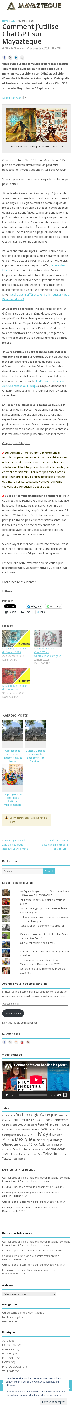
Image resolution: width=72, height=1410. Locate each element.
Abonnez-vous (13, 1013)
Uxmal (63, 1154)
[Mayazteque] (10, 1042)
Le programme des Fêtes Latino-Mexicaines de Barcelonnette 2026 (13, 803)
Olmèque (10, 1144)
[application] (36, 1080)
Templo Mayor (21, 1149)
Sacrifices (7, 1149)
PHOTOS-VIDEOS (12, 1366)
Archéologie (27, 1114)
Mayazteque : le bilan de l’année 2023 (14, 687)
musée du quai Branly (47, 1140)
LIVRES (6, 1362)
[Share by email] (22, 57)
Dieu (20, 1124)
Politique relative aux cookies (45, 1395)
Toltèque (13, 1154)
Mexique (23, 1139)
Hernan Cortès (30, 1129)
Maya (44, 1134)
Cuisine (5, 1124)
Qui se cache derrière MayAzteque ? (23, 1312)
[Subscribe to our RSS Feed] (16, 1042)
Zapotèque (19, 1158)
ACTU (58, 48)
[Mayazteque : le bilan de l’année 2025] (16, 638)
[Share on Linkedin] (16, 57)
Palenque (23, 1144)
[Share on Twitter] (10, 57)
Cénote (13, 1125)
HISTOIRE (7, 1349)
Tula (40, 1154)
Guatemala (11, 1129)
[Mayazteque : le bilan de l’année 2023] (16, 676)
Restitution (56, 1144)
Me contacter (9, 1321)
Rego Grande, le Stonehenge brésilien (42, 925)
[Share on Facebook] (4, 57)
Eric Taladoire (30, 1125)
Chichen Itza (21, 1119)
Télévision (51, 1153)
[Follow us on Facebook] (4, 1042)
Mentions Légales (12, 1317)
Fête (41, 1124)
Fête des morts (56, 1124)
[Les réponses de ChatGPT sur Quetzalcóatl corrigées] (48, 638)
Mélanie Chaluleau (14, 48)
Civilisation (37, 1120)
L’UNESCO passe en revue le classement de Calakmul (35, 756)
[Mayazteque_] (28, 1042)
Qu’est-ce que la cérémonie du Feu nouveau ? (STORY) (34, 1201)
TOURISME (8, 1371)
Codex (48, 1120)
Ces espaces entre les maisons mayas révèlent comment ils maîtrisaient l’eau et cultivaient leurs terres (36, 1179)
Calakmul (62, 1115)
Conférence (60, 1120)
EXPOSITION (9, 1345)
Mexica (57, 1135)
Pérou (33, 1144)
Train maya (32, 1153)
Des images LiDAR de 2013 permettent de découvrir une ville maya (15, 844)
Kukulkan (52, 1129)
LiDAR (20, 1135)
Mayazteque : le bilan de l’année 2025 (14, 650)
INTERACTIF (8, 1358)
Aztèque (48, 1114)
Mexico (8, 1139)
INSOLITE (7, 1353)
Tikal (5, 1154)
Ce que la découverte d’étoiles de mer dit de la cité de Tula (55, 844)
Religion (44, 1145)
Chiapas (6, 1120)
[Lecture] (7, 1095)
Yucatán (7, 1158)
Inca (43, 1128)
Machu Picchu (30, 1135)
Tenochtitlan (37, 1149)
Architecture (8, 1115)
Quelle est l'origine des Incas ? (37, 942)
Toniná (22, 1154)
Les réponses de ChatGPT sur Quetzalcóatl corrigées (47, 652)
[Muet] (59, 1095)
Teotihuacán (54, 1149)
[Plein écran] (65, 1095)
